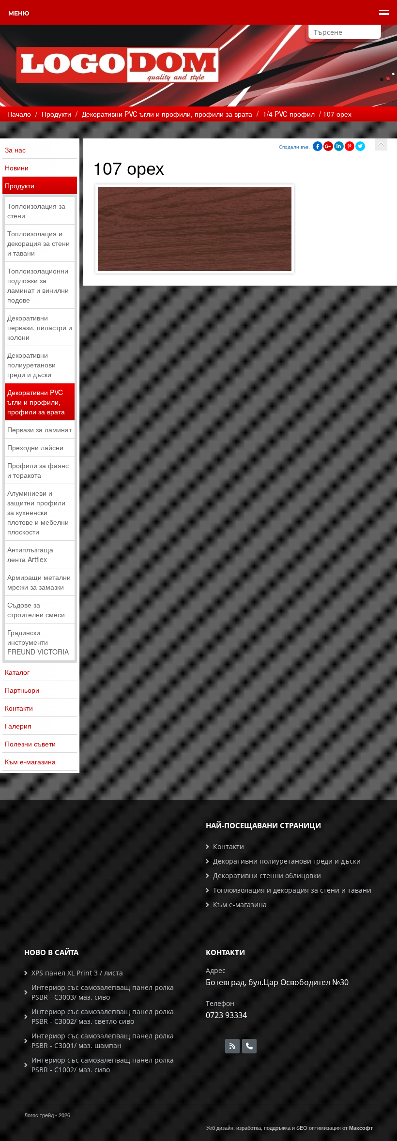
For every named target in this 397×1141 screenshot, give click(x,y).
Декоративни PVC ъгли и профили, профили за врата (36, 401)
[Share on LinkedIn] (339, 146)
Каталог (17, 672)
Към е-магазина (30, 761)
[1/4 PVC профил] (381, 144)
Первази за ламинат (39, 429)
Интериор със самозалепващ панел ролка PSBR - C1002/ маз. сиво (102, 1064)
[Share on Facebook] (317, 146)
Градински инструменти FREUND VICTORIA (38, 641)
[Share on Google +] (328, 146)
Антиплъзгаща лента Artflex (30, 554)
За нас (15, 149)
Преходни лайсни (35, 447)
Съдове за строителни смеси (36, 609)
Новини (17, 167)
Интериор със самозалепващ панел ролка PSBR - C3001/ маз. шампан (102, 1040)
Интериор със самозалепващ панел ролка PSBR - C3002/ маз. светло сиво (102, 1016)
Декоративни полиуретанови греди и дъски (31, 364)
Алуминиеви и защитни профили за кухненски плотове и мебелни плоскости (38, 512)
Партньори (22, 690)
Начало (19, 114)
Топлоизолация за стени (36, 210)
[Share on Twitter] (360, 146)
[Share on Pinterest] (349, 146)
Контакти (19, 708)
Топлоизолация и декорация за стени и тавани (38, 243)
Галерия (18, 725)
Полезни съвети (30, 743)
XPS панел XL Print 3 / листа (77, 972)
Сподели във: (294, 146)
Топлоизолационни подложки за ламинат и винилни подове (38, 285)
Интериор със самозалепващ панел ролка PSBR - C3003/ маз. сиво (102, 992)
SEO (301, 1127)
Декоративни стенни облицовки (267, 875)
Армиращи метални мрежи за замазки (39, 582)
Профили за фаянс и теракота (38, 470)
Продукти (19, 185)
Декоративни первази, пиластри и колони (39, 327)
